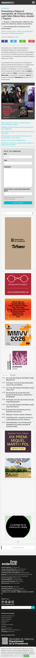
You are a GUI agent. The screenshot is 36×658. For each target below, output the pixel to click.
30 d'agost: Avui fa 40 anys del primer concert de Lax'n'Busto (19, 384)
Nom (5, 154)
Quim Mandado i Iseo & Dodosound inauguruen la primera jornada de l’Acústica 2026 (18, 424)
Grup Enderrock (18, 548)
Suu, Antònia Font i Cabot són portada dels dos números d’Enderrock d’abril (17, 32)
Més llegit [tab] (12, 375)
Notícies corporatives (6, 617)
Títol (5, 160)
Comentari (7, 167)
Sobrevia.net (11, 631)
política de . (18, 656)
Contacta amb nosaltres (7, 624)
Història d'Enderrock (6, 619)
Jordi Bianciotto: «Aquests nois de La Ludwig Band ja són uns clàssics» (19, 418)
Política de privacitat (6, 628)
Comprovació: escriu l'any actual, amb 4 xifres (17, 190)
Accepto (26, 656)
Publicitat (3, 622)
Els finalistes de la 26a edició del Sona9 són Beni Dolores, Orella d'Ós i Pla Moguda (19, 395)
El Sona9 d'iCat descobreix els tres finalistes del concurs (18, 411)
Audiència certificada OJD (7, 615)
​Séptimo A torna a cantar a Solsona (19, 414)
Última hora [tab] (5, 375)
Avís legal (3, 626)
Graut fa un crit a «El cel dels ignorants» (14, 140)
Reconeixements (5, 621)
